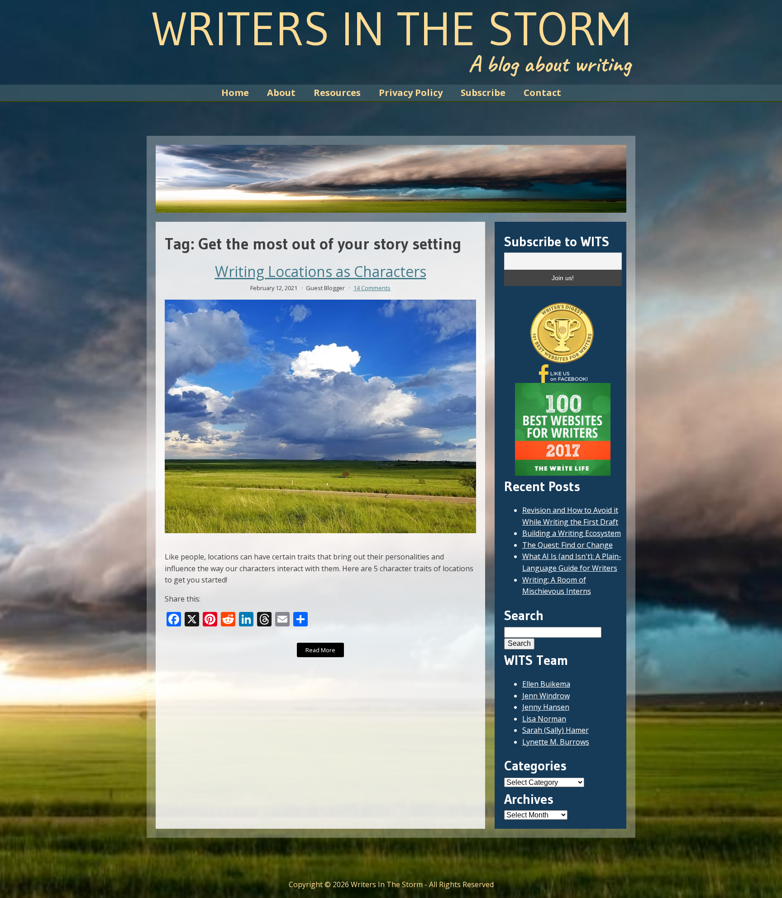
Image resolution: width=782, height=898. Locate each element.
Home (235, 92)
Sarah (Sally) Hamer (555, 730)
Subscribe (483, 92)
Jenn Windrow (546, 696)
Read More (320, 650)
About (281, 92)
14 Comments (372, 288)
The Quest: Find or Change (567, 545)
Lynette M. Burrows (555, 742)
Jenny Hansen (545, 707)
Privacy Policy (411, 92)
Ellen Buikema (546, 684)
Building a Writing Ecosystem (571, 533)
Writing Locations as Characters (320, 271)
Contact (542, 92)
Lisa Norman (544, 719)
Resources (337, 92)
